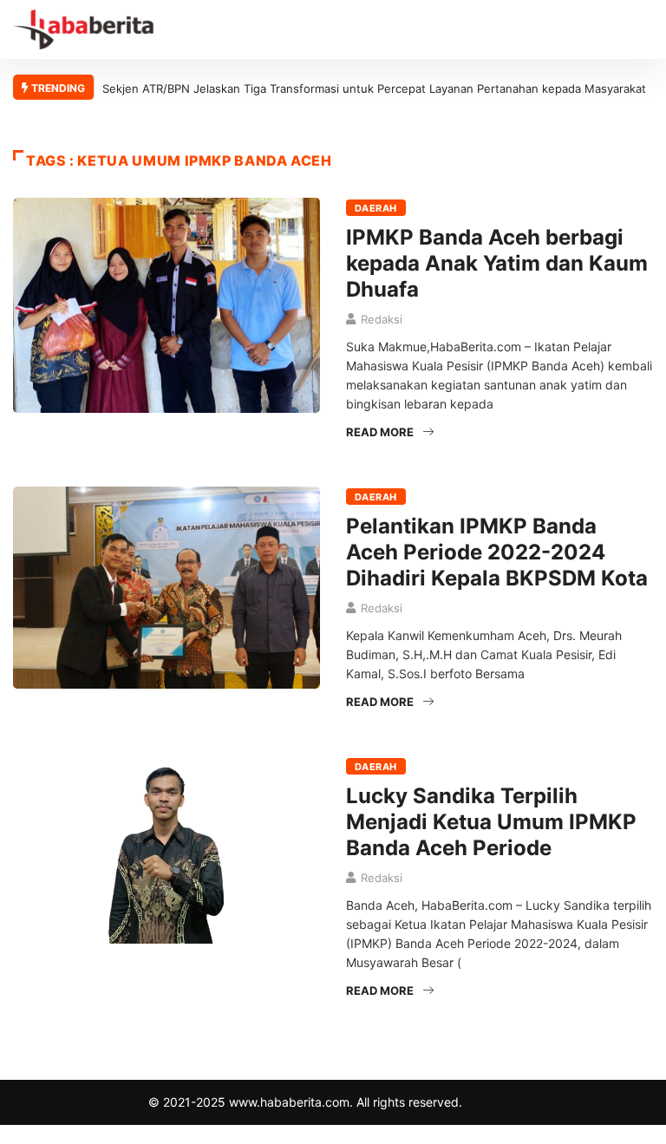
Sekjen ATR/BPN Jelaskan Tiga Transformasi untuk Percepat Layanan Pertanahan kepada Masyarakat (374, 88)
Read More (380, 432)
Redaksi (381, 319)
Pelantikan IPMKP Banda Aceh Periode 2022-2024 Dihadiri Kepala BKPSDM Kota (497, 552)
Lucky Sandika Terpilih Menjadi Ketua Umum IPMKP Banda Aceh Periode (491, 821)
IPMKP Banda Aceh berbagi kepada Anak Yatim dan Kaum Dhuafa (497, 263)
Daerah (376, 208)
